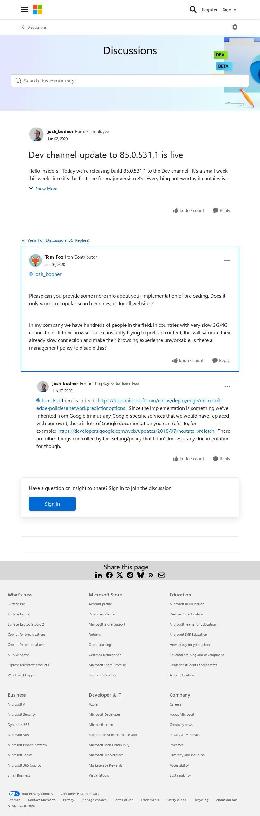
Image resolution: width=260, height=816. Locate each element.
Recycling (201, 799)
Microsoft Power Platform (27, 744)
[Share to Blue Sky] (140, 574)
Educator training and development (197, 654)
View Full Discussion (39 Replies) (58, 240)
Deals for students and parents (193, 664)
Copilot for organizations (27, 634)
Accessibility (179, 765)
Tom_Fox (54, 257)
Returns (95, 634)
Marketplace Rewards (105, 765)
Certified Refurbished (105, 654)
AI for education (182, 675)
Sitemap (14, 799)
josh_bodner (61, 131)
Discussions (37, 27)
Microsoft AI (17, 704)
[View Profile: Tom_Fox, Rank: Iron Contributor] (35, 260)
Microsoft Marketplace (106, 755)
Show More (46, 189)
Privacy (68, 799)
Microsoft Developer (104, 714)
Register (210, 9)
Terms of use (123, 799)
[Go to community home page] (37, 9)
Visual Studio (99, 775)
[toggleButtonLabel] (235, 27)
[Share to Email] (161, 574)
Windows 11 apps (21, 675)
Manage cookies (94, 799)
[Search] (193, 9)
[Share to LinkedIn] (98, 574)
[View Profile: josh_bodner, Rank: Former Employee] (36, 134)
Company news (181, 724)
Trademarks (150, 799)
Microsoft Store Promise (107, 664)
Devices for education (186, 614)
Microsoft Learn (101, 724)
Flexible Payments (102, 675)
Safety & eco (176, 799)
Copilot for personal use (26, 644)
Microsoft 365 (18, 734)
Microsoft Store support (107, 624)
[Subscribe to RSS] (151, 574)
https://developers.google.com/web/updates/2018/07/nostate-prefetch (136, 430)
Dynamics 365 (18, 724)
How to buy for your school (190, 644)
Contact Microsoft (41, 799)
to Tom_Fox (127, 383)
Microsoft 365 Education (188, 634)
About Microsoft (182, 714)
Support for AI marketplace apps (113, 734)
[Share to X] (119, 574)
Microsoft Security (22, 714)
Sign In (229, 9)
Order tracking (100, 644)
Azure (93, 704)
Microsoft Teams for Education (193, 624)
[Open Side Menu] (24, 9)
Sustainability (180, 775)
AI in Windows (18, 654)
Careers (176, 704)
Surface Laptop (19, 614)
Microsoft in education (187, 604)
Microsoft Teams (20, 755)
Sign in (52, 503)
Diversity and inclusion (187, 755)
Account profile (100, 604)
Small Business (19, 775)
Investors (177, 744)
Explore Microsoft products (28, 664)
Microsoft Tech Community (109, 744)
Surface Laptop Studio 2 (26, 624)
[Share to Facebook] (109, 574)
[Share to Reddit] (130, 574)
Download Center (102, 614)
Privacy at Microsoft (185, 734)
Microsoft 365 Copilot (24, 765)
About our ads (226, 799)
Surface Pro (16, 604)
